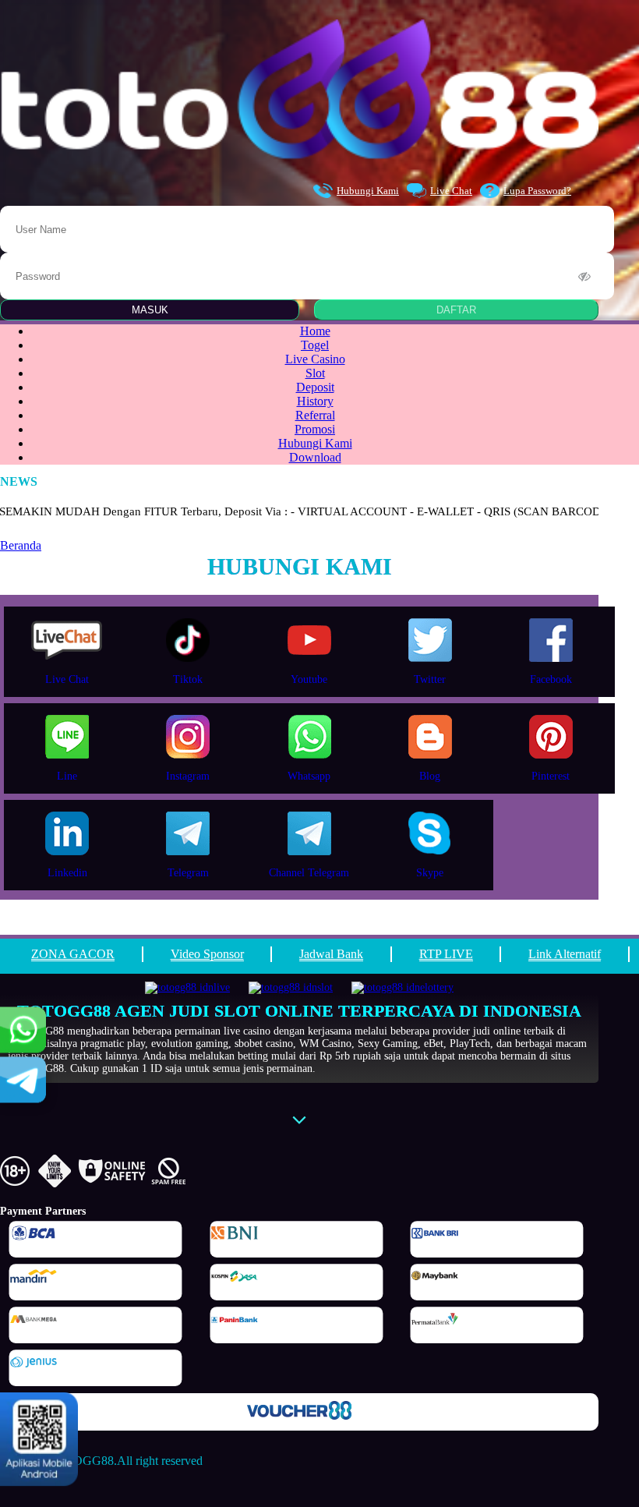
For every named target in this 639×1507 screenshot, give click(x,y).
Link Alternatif (564, 953)
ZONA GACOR (73, 953)
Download (315, 457)
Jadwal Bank (331, 953)
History (315, 401)
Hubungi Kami (368, 190)
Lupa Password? (537, 190)
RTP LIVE (446, 953)
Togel (315, 345)
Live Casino (315, 359)
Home (315, 331)
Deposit (315, 387)
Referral (315, 415)
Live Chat (451, 190)
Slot (315, 373)
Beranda (20, 545)
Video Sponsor (207, 953)
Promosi (315, 429)
